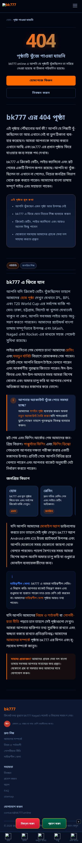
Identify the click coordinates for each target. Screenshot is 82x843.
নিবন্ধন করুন (41, 93)
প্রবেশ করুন (10, 779)
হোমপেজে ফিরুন (41, 81)
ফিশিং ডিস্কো (62, 444)
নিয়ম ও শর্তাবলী (47, 615)
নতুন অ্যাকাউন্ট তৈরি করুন (34, 416)
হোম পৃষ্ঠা (27, 298)
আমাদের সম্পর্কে (18, 640)
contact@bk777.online (17, 813)
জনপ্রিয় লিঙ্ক (28, 265)
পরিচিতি (13, 265)
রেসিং (69, 350)
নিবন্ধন (7, 773)
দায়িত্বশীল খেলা (34, 598)
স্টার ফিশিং (37, 444)
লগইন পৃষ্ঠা (36, 411)
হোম (8, 20)
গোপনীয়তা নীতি (12, 751)
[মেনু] (75, 6)
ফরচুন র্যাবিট (22, 356)
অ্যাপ (6, 785)
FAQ (6, 791)
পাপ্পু (26, 444)
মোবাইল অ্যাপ (50, 526)
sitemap (9, 796)
